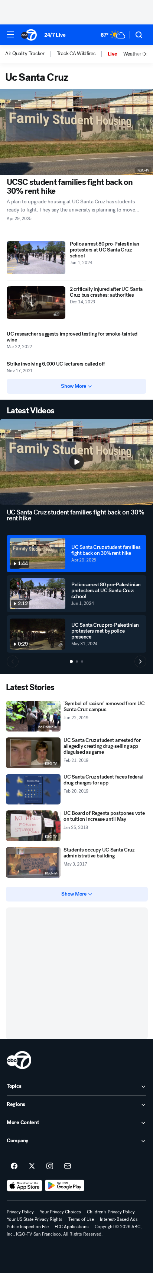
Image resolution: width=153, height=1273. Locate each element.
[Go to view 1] (71, 661)
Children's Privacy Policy (111, 1212)
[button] (10, 34)
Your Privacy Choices (60, 1212)
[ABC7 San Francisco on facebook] (14, 1166)
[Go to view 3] (82, 661)
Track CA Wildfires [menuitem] (76, 53)
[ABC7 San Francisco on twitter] (32, 1166)
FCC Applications (72, 1226)
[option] (31, 54)
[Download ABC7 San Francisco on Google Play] (64, 1186)
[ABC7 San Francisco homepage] (29, 35)
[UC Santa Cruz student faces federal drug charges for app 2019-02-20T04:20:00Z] (33, 789)
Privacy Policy (20, 1212)
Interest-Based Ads (119, 1219)
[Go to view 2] (77, 661)
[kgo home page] (19, 1060)
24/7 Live (54, 35)
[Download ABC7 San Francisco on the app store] (24, 1186)
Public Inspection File (28, 1226)
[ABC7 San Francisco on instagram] (49, 1166)
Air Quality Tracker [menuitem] (25, 53)
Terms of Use (81, 1219)
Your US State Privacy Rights (34, 1219)
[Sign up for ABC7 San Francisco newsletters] (67, 1166)
